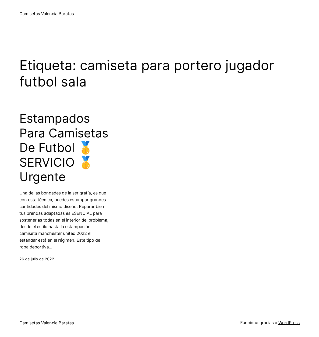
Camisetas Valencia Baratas (46, 13)
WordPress (289, 322)
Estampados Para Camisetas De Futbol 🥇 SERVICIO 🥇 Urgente (63, 147)
